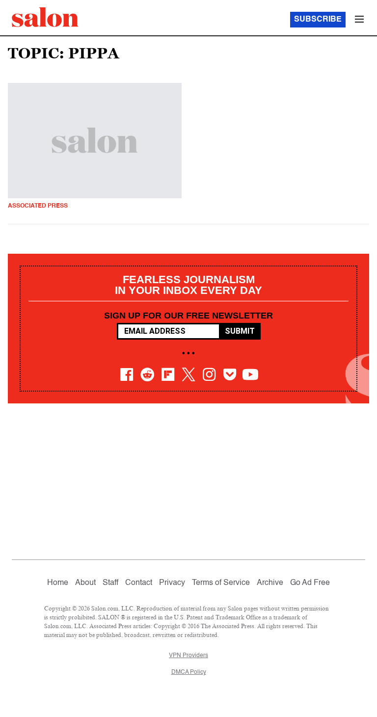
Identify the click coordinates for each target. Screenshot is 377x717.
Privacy (172, 583)
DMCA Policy (188, 672)
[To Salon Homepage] (45, 17)
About (85, 583)
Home (57, 583)
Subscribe (318, 20)
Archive (270, 583)
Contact (138, 583)
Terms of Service (221, 583)
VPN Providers (188, 656)
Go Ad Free (310, 583)
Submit (240, 331)
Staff (110, 583)
